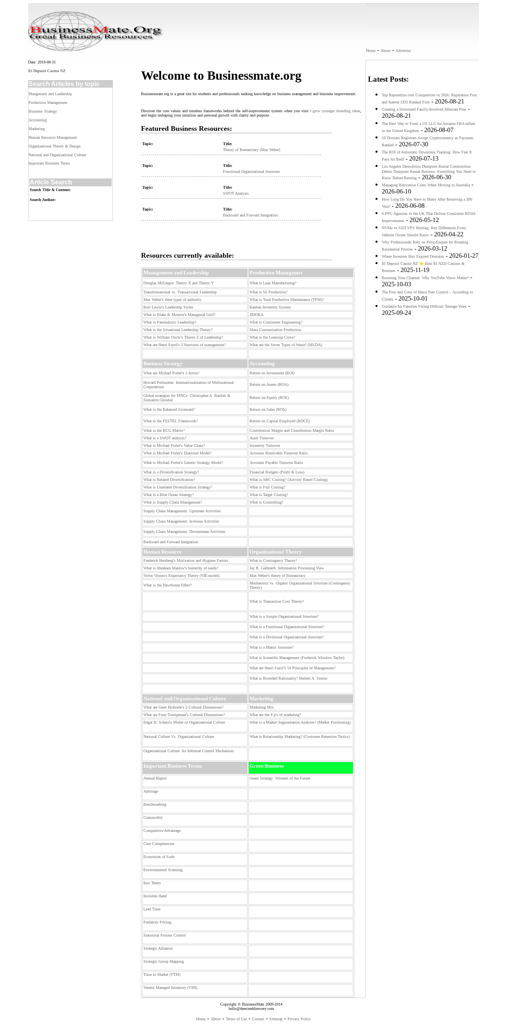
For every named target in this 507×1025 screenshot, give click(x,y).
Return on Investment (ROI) (272, 373)
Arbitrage (150, 791)
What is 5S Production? (269, 292)
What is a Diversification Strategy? (171, 472)
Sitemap (275, 1019)
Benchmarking (154, 804)
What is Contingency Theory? (273, 560)
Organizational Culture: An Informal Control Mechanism (188, 751)
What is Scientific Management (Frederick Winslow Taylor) (297, 657)
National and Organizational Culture (57, 155)
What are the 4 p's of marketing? (275, 715)
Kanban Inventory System (270, 307)
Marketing (37, 128)
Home (370, 50)
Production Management (48, 102)
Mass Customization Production (275, 330)
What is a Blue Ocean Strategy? (168, 494)
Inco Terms (152, 883)
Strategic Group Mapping (163, 961)
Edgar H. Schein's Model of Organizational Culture (184, 722)
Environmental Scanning (163, 870)
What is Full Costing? (267, 487)
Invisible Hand (155, 896)
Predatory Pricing (157, 922)
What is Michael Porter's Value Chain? (174, 445)
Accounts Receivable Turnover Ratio (279, 453)
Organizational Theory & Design (54, 146)
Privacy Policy (299, 1019)
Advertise (403, 50)
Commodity (153, 817)
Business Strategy (43, 111)
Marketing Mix (262, 707)
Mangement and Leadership (50, 94)
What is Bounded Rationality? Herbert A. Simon (288, 678)
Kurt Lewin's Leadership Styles (168, 307)
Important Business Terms (49, 163)
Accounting (38, 120)
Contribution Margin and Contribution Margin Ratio (292, 430)
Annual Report (155, 778)
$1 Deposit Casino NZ (47, 71)
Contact (258, 1019)
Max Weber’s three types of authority (172, 299)
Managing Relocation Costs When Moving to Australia (426, 185)
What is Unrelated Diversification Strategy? (177, 487)
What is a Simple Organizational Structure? (284, 616)
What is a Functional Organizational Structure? (287, 627)
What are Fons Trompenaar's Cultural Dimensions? (184, 715)
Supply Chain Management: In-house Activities (181, 521)
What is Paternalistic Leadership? (169, 322)
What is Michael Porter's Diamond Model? (177, 453)
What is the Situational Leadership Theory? (177, 330)
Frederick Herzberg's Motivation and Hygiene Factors (185, 560)
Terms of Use (236, 1019)
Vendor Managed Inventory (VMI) (170, 987)
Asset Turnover (262, 438)
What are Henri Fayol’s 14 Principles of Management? (292, 668)
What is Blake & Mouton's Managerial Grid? (179, 314)
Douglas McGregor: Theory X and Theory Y (178, 283)
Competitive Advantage (162, 830)
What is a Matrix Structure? (272, 647)
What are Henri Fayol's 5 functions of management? (184, 345)
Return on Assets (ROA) (269, 384)
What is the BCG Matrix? (164, 430)
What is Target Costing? (269, 494)
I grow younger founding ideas (335, 111)
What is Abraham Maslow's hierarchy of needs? (180, 568)
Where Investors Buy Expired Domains (413, 256)
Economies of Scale (159, 856)
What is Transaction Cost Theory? (277, 601)
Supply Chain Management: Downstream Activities (184, 531)
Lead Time (151, 909)
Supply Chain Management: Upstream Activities (182, 511)
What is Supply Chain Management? (172, 502)
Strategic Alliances (158, 948)
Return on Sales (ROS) (268, 409)
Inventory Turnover (265, 445)
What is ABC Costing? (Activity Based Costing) (289, 479)
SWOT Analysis (236, 193)
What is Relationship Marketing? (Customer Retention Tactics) (300, 736)
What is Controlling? (266, 502)
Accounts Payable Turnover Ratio (276, 462)
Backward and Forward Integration (250, 215)
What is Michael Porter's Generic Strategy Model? (183, 462)
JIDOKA (256, 314)
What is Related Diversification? (169, 479)
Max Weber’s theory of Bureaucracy (277, 575)
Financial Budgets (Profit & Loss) (277, 472)
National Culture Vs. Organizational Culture (178, 736)
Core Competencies (158, 843)
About (386, 50)
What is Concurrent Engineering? (276, 322)
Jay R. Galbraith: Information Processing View (287, 568)
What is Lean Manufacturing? (273, 283)
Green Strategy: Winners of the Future (280, 778)
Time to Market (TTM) (161, 974)
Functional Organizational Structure (251, 171)
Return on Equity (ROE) (269, 397)
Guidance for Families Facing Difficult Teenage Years (424, 306)
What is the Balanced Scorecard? (169, 409)
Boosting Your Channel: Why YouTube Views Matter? (425, 278)
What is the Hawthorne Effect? (167, 585)
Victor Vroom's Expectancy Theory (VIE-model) (181, 575)
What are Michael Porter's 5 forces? (171, 373)
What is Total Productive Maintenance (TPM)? (287, 299)
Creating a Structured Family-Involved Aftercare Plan (424, 109)
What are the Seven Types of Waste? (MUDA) (286, 345)
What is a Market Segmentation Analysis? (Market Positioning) (300, 722)
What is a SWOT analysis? (164, 438)
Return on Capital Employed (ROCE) (280, 421)
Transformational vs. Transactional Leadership (180, 292)
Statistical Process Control (164, 935)
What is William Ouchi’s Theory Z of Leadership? (183, 337)
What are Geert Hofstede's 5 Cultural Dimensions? (183, 707)
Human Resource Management (53, 137)
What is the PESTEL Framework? (170, 421)
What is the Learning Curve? (272, 337)
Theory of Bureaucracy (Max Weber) (251, 150)
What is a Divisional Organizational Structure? (287, 637)
